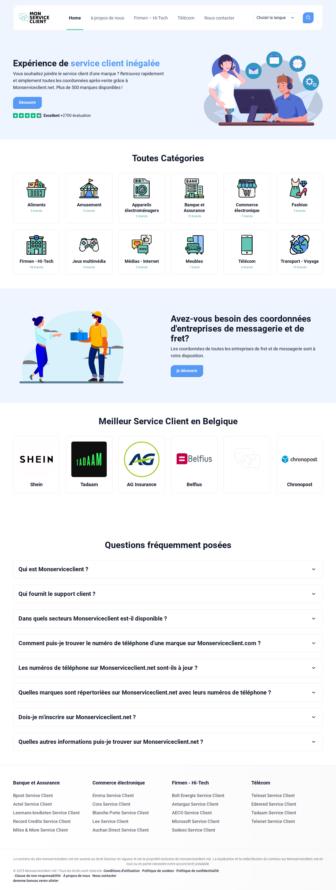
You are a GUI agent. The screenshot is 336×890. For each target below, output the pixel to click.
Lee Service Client (110, 821)
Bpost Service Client (33, 795)
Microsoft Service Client (195, 821)
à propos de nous (107, 17)
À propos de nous (76, 876)
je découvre (187, 370)
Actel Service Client (32, 804)
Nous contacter (219, 17)
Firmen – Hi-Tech (151, 17)
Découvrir (27, 102)
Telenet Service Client (273, 821)
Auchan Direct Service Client (120, 830)
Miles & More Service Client (40, 830)
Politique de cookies (158, 871)
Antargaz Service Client (195, 804)
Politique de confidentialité (197, 871)
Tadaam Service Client (273, 812)
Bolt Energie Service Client (198, 795)
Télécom (186, 17)
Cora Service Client (111, 804)
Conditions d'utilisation (122, 871)
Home (75, 17)
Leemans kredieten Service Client (46, 812)
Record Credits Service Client (42, 821)
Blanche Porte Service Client (120, 812)
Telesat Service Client (273, 795)
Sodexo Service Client (193, 830)
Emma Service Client (113, 795)
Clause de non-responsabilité (38, 876)
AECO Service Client (192, 812)
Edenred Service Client (273, 804)
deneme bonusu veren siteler (36, 881)
